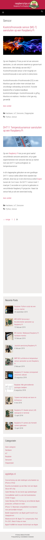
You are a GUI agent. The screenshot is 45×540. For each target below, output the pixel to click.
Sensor (14, 117)
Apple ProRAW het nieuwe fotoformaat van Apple (21, 525)
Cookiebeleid (24, 537)
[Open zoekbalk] (42, 11)
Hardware (9, 113)
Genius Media (20, 535)
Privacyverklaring (15, 537)
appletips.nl (10, 474)
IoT (15, 113)
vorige (6, 219)
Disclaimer (31, 537)
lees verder (7, 106)
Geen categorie (10, 447)
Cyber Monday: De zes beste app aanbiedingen (21, 492)
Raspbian (8, 457)
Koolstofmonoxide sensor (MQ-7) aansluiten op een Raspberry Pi (20, 29)
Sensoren (20, 113)
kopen (39, 179)
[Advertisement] (22, 259)
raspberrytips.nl (22, 3)
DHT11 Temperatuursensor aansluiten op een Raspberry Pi (22, 129)
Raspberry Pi (13, 153)
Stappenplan (29, 113)
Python (8, 117)
